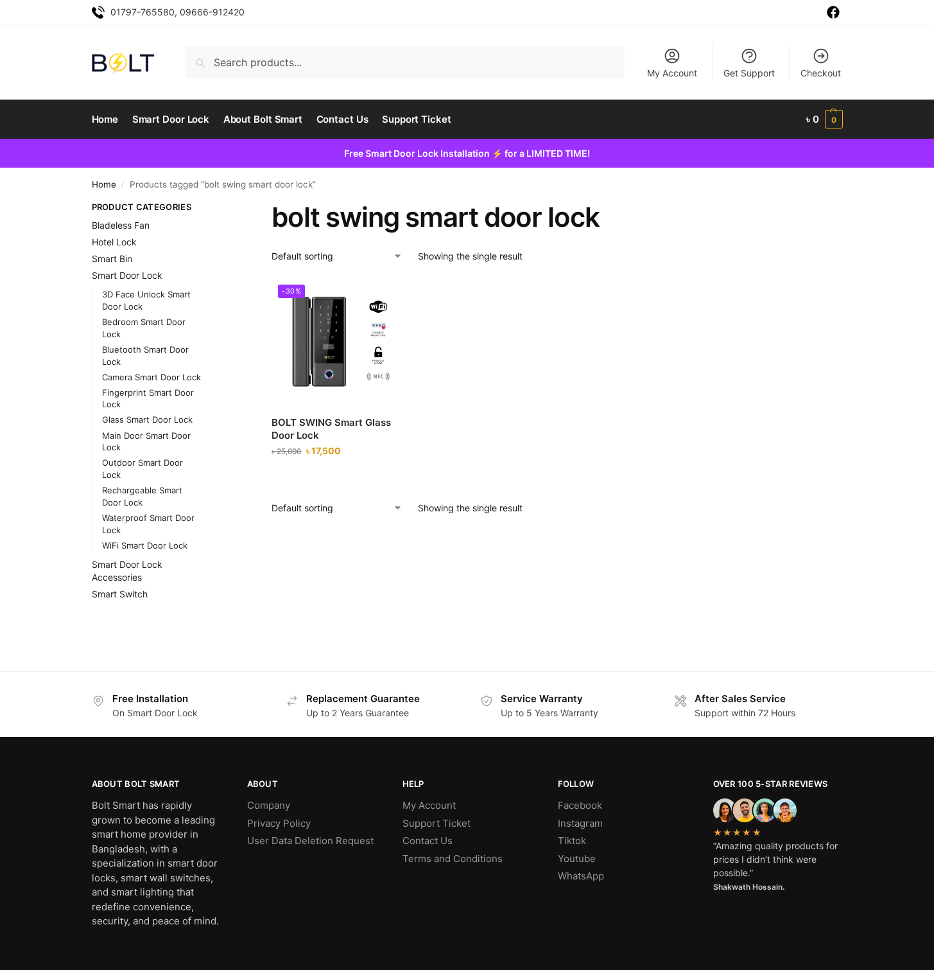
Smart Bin (112, 258)
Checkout (820, 72)
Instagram (580, 823)
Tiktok (572, 840)
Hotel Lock (114, 241)
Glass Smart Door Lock (147, 419)
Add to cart (336, 477)
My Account (672, 72)
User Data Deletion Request (310, 840)
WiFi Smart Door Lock (144, 545)
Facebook (580, 805)
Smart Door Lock (127, 275)
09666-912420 (212, 11)
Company (268, 805)
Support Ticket (436, 823)
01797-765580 (142, 11)
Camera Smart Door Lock (151, 377)
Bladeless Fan (121, 225)
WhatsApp (581, 876)
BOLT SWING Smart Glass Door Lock (331, 428)
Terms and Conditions (452, 858)
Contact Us (427, 840)
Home (104, 184)
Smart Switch (120, 593)
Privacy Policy (279, 823)
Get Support (749, 72)
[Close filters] (223, 209)
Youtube (577, 858)
